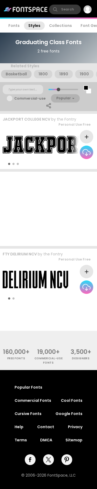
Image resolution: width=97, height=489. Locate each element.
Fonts (14, 25)
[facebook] (30, 459)
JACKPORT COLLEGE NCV (26, 119)
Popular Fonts (28, 387)
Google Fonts (69, 413)
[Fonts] (26, 9)
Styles (34, 25)
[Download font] (86, 152)
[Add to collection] (86, 136)
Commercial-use (30, 98)
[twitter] (48, 459)
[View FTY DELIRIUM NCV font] (35, 279)
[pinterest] (66, 459)
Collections (60, 25)
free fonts (16, 358)
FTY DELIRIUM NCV (20, 254)
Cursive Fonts (28, 413)
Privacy (75, 427)
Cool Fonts (71, 400)
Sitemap (73, 440)
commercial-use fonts (48, 360)
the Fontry (66, 119)
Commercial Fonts (33, 400)
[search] (65, 9)
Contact (45, 427)
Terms (21, 440)
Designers (80, 358)
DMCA (46, 440)
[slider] (58, 89)
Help (19, 427)
